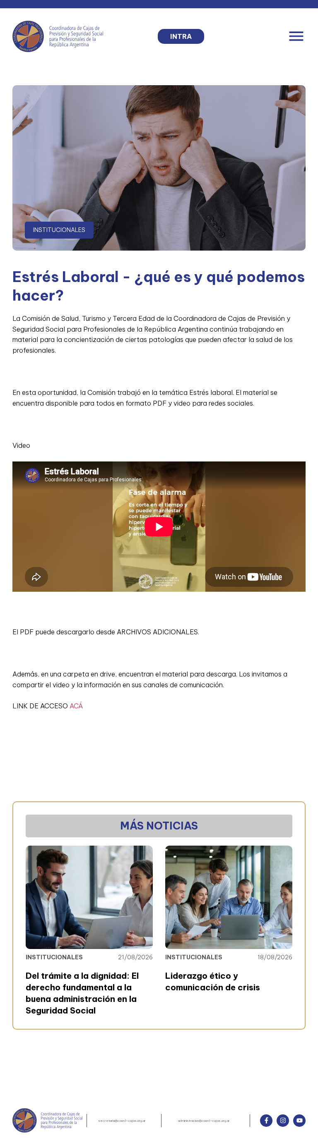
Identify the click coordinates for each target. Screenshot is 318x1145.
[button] (296, 36)
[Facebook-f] (266, 1120)
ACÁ (76, 706)
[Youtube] (299, 1120)
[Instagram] (283, 1120)
